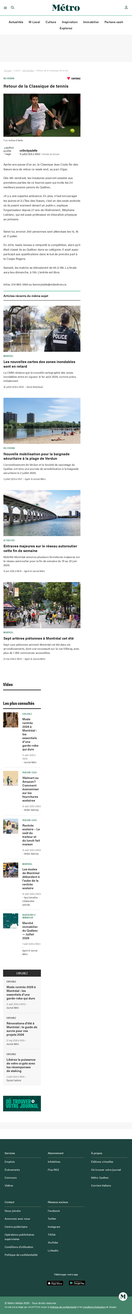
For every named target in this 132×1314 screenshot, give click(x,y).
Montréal (8, 355)
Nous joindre (13, 1211)
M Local (34, 22)
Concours (11, 1177)
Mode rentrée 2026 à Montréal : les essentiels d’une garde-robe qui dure (21, 992)
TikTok (52, 1234)
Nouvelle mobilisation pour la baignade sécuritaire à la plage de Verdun (36, 456)
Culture (51, 22)
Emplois (10, 1162)
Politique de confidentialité (21, 1255)
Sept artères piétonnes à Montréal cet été (38, 638)
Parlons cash (113, 22)
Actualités (16, 22)
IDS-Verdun (28, 70)
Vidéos (9, 1185)
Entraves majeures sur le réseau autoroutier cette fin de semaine (40, 548)
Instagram (54, 1227)
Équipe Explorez (14, 1080)
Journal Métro (30, 762)
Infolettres (54, 1162)
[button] (4, 7)
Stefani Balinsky (31, 809)
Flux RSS (53, 1170)
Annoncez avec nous (17, 1219)
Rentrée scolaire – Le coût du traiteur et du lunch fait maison (31, 834)
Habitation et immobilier (29, 916)
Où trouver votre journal (106, 1170)
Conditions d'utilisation (94, 1307)
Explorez (66, 28)
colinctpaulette (28, 150)
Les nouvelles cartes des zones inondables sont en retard (39, 364)
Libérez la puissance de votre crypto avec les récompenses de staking (21, 1065)
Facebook (54, 1211)
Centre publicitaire (16, 1227)
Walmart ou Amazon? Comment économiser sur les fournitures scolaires (30, 789)
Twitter (52, 1219)
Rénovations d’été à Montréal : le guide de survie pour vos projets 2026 (22, 1029)
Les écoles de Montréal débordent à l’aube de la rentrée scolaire (31, 878)
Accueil (8, 70)
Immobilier (91, 22)
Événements (12, 1170)
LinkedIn (53, 1250)
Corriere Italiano (101, 1185)
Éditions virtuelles (102, 1162)
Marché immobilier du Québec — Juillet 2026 (30, 930)
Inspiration (70, 22)
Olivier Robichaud (35, 387)
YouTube (53, 1242)
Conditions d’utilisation (19, 1247)
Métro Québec (100, 1177)
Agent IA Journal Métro (35, 479)
